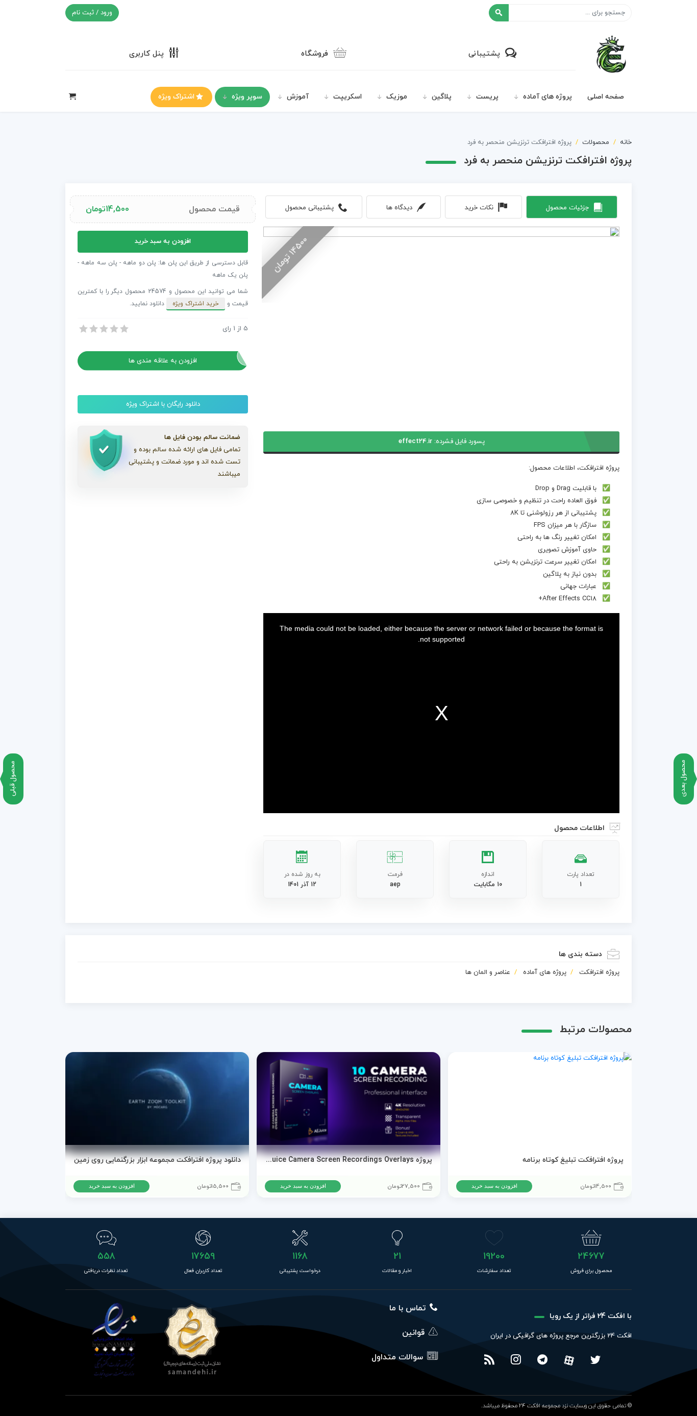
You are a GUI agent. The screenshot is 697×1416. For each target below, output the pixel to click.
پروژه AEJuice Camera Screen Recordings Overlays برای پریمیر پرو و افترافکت (348, 1160)
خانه (626, 142)
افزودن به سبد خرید (163, 241)
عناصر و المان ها (487, 972)
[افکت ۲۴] (611, 53)
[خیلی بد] (83, 329)
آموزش (298, 97)
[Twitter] (595, 1361)
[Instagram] (516, 1361)
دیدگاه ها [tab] (399, 207)
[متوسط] (103, 329)
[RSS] (489, 1361)
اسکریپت (347, 97)
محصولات (595, 142)
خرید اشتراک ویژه (195, 304)
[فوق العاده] (123, 329)
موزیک (396, 97)
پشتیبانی (484, 53)
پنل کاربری (146, 53)
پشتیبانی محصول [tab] (309, 207)
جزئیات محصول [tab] (567, 207)
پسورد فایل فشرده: (442, 441)
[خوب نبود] (93, 329)
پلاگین (442, 97)
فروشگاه (314, 53)
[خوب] (113, 329)
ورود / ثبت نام (92, 12)
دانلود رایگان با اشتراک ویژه (163, 404)
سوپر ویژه (247, 97)
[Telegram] (542, 1361)
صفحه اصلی (605, 97)
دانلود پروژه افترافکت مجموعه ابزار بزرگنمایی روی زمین (157, 1160)
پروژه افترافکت (599, 972)
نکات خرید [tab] (479, 207)
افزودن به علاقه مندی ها (163, 360)
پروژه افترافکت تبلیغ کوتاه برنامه (573, 1160)
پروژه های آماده (547, 97)
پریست (487, 97)
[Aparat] (569, 1360)
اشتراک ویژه (176, 97)
